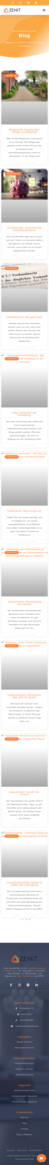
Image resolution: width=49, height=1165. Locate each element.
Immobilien (24, 46)
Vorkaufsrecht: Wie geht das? (24, 317)
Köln (19, 976)
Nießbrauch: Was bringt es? (24, 511)
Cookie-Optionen (35, 1150)
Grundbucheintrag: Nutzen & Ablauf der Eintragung (24, 883)
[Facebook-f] (13, 2)
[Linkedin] (36, 2)
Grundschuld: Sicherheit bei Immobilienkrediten (24, 229)
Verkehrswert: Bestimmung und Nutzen (24, 602)
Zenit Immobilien (24, 1003)
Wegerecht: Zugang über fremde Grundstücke (24, 131)
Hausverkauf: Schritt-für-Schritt (24, 793)
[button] (44, 10)
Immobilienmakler (24, 1058)
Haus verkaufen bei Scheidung (25, 414)
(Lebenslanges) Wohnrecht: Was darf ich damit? (24, 696)
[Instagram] (20, 2)
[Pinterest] (28, 2)
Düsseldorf (27, 976)
